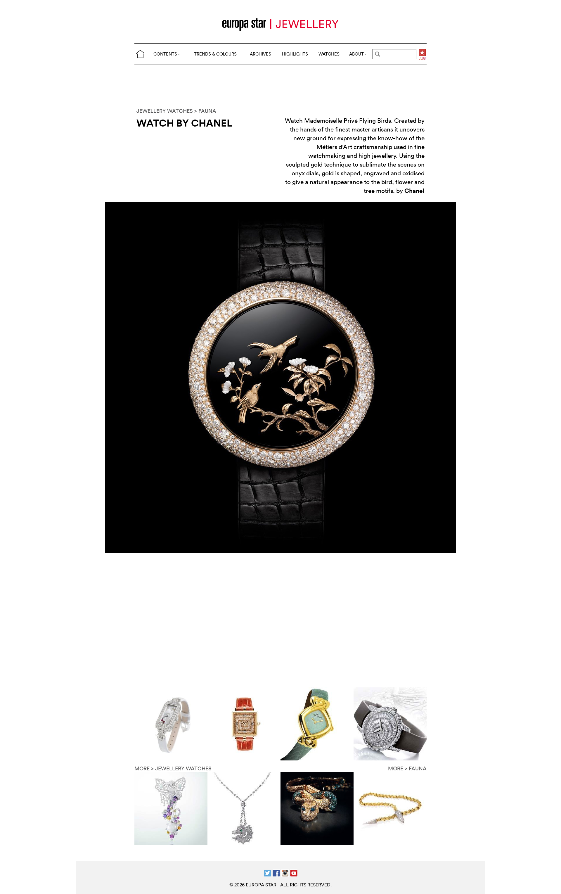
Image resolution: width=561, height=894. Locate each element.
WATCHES (329, 54)
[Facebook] (276, 872)
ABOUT (356, 54)
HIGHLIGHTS (295, 54)
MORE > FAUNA (407, 768)
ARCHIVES (260, 54)
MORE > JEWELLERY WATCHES (173, 768)
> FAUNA (205, 111)
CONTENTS (165, 54)
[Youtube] (293, 872)
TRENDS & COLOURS (215, 54)
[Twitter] (267, 872)
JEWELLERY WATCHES (164, 111)
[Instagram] (285, 872)
